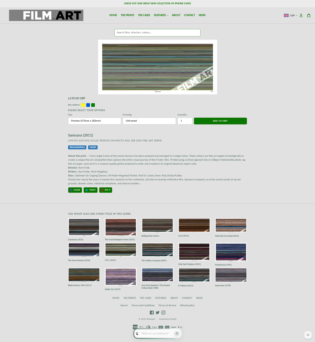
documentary (77, 147)
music (93, 147)
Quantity (182, 115)
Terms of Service (167, 305)
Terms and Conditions (143, 305)
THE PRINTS (127, 15)
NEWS (202, 15)
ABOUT (176, 15)
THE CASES (144, 15)
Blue (88, 105)
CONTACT (189, 15)
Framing (127, 115)
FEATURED (162, 15)
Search (124, 305)
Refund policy (187, 305)
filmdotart (151, 319)
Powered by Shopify (168, 319)
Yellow (83, 105)
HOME (113, 15)
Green (93, 105)
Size (70, 115)
